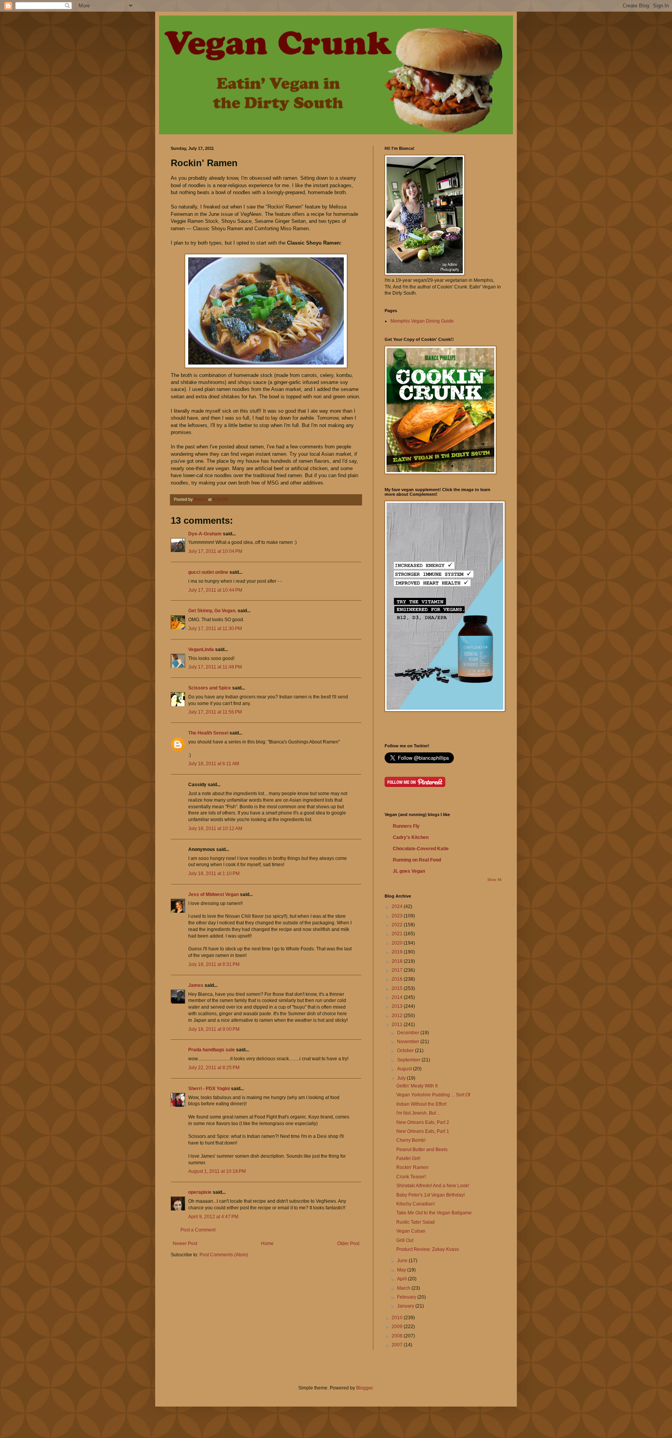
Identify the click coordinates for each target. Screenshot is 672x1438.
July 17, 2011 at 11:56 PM (215, 712)
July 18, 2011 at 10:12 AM (215, 828)
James (195, 985)
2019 (398, 952)
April (402, 1279)
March (404, 1288)
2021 (398, 933)
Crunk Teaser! (411, 1176)
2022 (398, 924)
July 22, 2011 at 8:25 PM (214, 1067)
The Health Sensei (208, 733)
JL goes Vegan (409, 871)
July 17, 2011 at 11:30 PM (215, 628)
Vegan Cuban (410, 1231)
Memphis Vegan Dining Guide (422, 321)
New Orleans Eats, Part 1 (422, 1131)
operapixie (200, 1192)
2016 (398, 979)
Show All (494, 880)
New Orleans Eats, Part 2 (422, 1122)
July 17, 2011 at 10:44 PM (215, 590)
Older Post (348, 1243)
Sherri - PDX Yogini (209, 1088)
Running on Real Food (417, 860)
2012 (398, 1015)
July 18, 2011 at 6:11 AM (213, 763)
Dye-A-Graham (205, 534)
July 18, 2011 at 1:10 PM (214, 873)
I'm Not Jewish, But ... (418, 1113)
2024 (398, 906)
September (409, 1060)
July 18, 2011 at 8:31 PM (214, 964)
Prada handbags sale (211, 1049)
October (406, 1050)
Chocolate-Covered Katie (421, 848)
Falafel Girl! (408, 1158)
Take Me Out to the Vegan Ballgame (434, 1213)
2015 (398, 988)
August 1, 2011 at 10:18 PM (217, 1171)
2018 (398, 961)
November (408, 1041)
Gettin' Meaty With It (417, 1086)
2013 (398, 1006)
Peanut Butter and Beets (422, 1149)
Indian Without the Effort (421, 1104)
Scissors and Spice (209, 688)
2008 (398, 1336)
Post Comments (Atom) (224, 1254)
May (402, 1270)
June (403, 1260)
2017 (398, 970)
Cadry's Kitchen (411, 837)
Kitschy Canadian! (415, 1204)
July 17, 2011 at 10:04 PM (215, 551)
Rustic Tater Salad (415, 1222)
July (402, 1078)
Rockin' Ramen (412, 1167)
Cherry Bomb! (410, 1140)
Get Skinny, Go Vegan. (212, 610)
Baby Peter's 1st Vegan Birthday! (430, 1195)
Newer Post (185, 1243)
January (406, 1306)
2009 (398, 1326)
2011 (398, 1024)
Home (267, 1243)
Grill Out (404, 1240)
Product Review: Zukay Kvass (427, 1249)
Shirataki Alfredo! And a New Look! (432, 1185)
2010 (398, 1317)
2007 (398, 1345)
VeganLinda (201, 649)
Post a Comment (197, 1230)
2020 (398, 943)
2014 (398, 997)
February (407, 1297)
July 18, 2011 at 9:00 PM (214, 1029)
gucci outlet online (208, 572)
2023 (398, 916)
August (405, 1069)
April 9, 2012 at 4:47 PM (213, 1216)
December (408, 1032)
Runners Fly (406, 826)
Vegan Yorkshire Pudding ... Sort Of (433, 1095)
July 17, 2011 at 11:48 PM (215, 667)
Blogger (364, 1388)
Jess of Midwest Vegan (213, 894)
